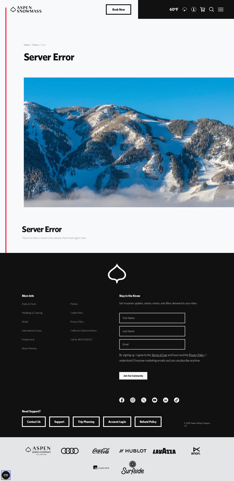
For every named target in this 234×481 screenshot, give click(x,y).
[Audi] (70, 451)
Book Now (118, 9)
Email (126, 344)
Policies (74, 304)
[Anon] (196, 451)
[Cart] (202, 9)
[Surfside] (132, 467)
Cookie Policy (76, 312)
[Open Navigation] (220, 9)
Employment (28, 339)
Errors (35, 44)
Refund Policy (148, 422)
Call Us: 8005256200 (81, 339)
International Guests (31, 330)
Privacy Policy (77, 321)
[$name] (121, 400)
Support (59, 422)
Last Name (128, 331)
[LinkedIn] (165, 400)
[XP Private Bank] (101, 467)
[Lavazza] (164, 451)
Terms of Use (159, 355)
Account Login (117, 422)
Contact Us (34, 422)
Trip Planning (86, 422)
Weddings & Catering (32, 312)
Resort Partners (29, 348)
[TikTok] (176, 400)
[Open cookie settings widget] (6, 475)
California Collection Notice (83, 330)
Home (27, 44)
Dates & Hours (29, 304)
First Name (129, 318)
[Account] (193, 9)
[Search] (211, 9)
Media (25, 321)
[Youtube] (154, 400)
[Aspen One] (38, 451)
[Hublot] (132, 451)
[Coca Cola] (101, 451)
